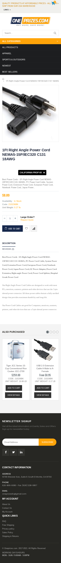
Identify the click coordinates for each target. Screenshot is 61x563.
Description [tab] (8, 243)
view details (13, 395)
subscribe (47, 442)
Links (6, 10)
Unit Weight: (8, 207)
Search (55, 33)
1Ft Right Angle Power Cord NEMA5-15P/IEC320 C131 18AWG (26, 154)
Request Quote (27, 220)
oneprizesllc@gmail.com (14, 493)
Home (3, 79)
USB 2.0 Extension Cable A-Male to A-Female (45, 368)
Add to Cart (14, 228)
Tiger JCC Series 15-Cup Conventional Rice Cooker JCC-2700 (16, 368)
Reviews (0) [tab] (8, 249)
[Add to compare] (34, 228)
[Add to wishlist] (26, 228)
